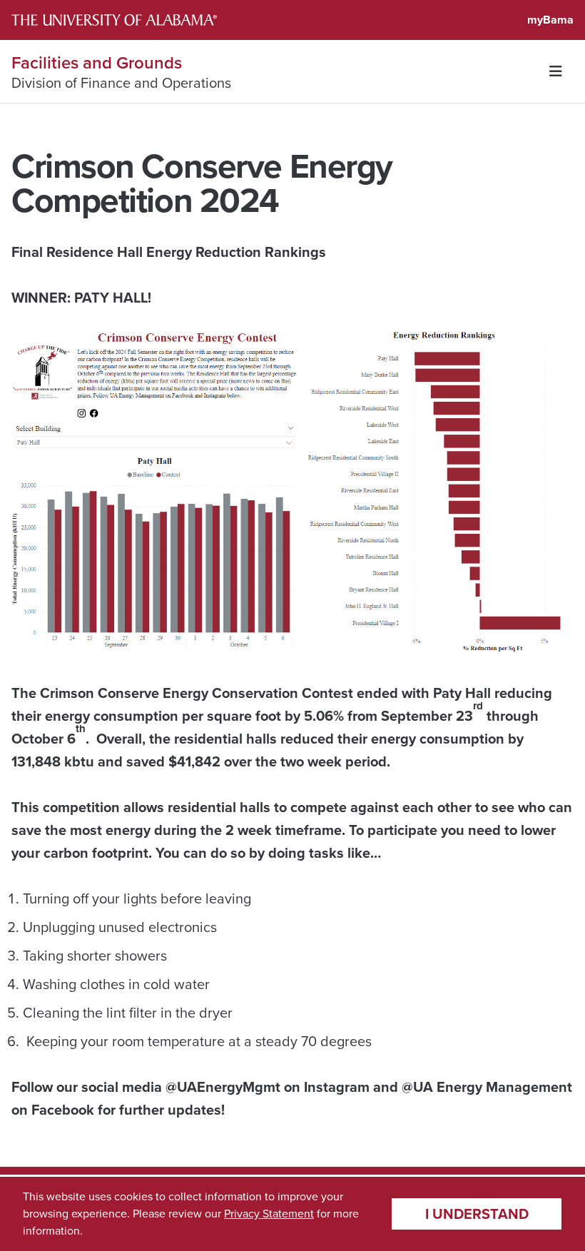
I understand (477, 1214)
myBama (550, 19)
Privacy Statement (269, 1213)
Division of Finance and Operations (121, 82)
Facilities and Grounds (96, 62)
